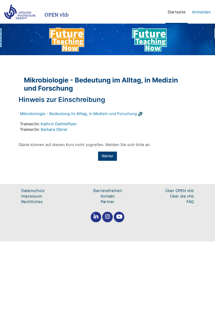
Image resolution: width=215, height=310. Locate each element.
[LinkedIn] (96, 217)
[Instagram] (107, 217)
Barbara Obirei (54, 129)
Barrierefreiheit (107, 190)
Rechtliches (32, 201)
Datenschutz (33, 190)
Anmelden (201, 12)
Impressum (31, 196)
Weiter (107, 156)
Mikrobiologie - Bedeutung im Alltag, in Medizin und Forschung (78, 113)
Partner (108, 201)
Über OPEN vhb (179, 190)
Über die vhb (182, 196)
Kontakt (108, 196)
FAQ (190, 201)
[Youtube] (119, 217)
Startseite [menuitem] (177, 12)
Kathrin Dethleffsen (59, 124)
